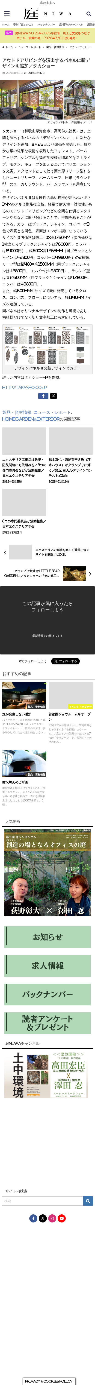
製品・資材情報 (16, 412)
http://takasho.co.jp (24, 387)
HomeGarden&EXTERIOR (30, 419)
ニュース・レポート (52, 412)
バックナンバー (46, 24)
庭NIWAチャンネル (71, 24)
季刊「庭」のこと (23, 24)
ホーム (5, 24)
